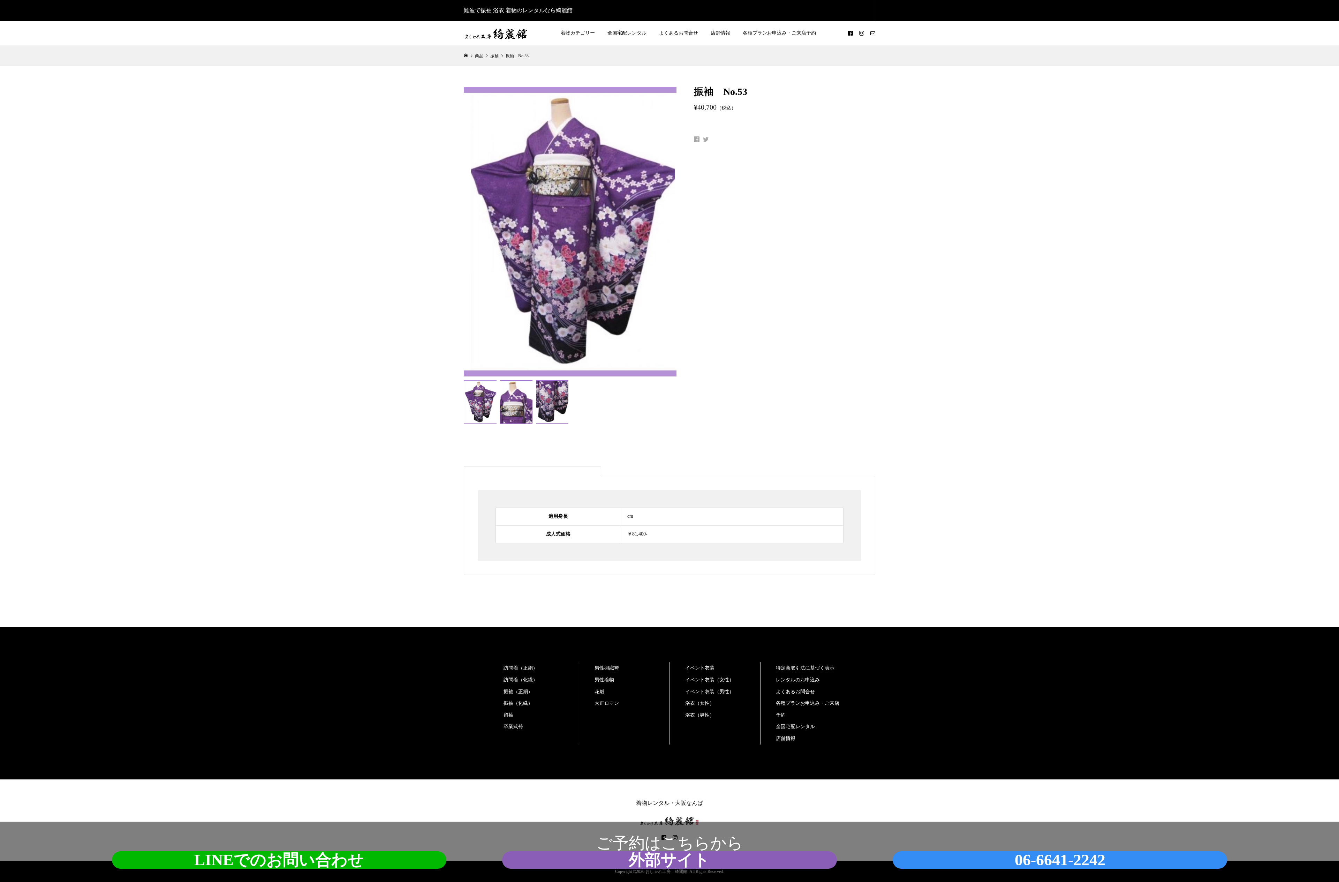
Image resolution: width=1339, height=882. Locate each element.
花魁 (599, 691)
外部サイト (669, 860)
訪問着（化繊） (521, 679)
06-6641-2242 (1060, 860)
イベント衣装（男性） (709, 691)
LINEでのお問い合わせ (279, 860)
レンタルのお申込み (798, 679)
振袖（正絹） (518, 691)
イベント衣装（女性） (709, 679)
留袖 (508, 715)
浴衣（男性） (699, 715)
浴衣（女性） (699, 703)
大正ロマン (607, 703)
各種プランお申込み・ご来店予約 (779, 33)
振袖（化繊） (518, 703)
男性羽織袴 (607, 668)
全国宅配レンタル (626, 33)
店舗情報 (720, 33)
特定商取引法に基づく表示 (805, 668)
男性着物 (604, 679)
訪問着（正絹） (521, 668)
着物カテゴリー (578, 33)
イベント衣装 (699, 668)
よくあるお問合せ (678, 33)
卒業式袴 (513, 726)
